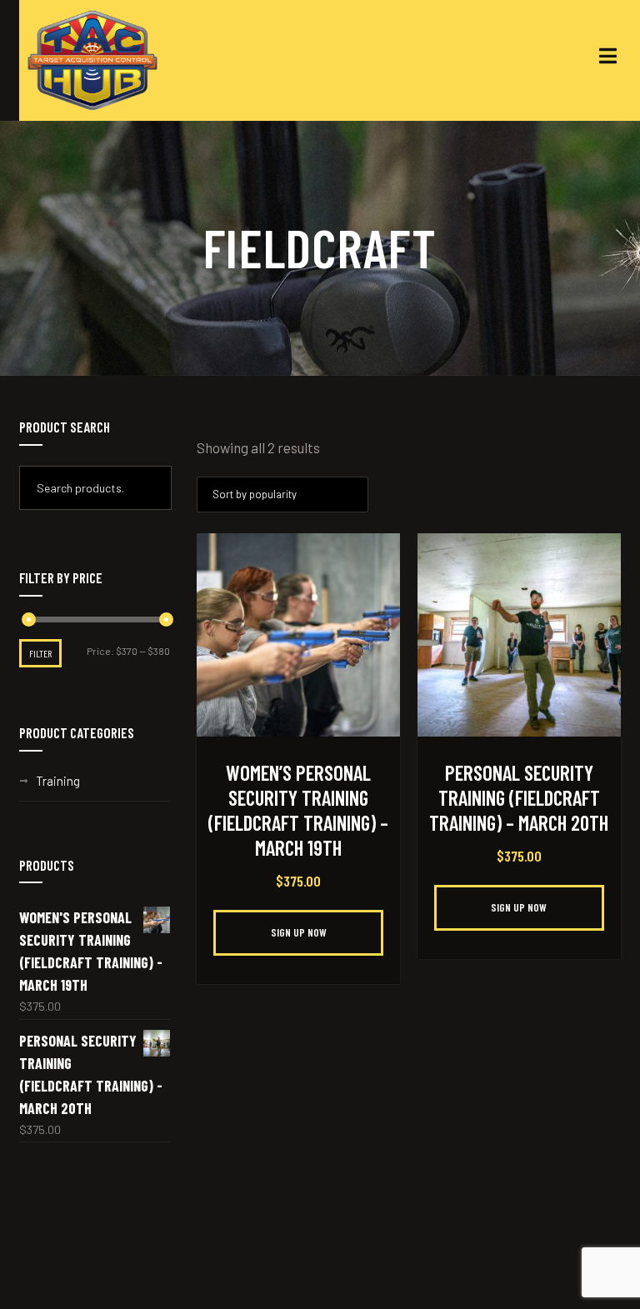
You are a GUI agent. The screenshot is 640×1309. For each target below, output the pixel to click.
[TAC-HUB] (92, 60)
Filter (40, 653)
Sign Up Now (299, 932)
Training (58, 780)
